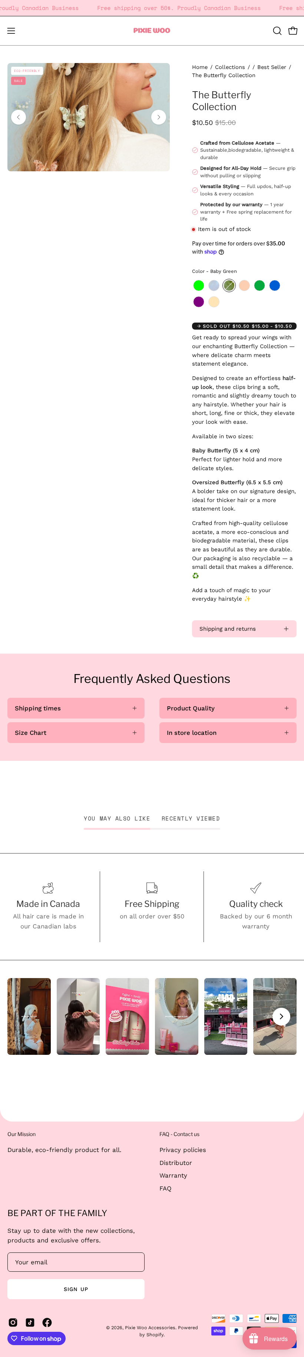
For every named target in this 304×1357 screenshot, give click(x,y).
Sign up (76, 1289)
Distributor (175, 1162)
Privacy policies (182, 1149)
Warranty (173, 1175)
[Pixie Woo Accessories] (152, 31)
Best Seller (271, 67)
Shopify (154, 1334)
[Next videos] (281, 1017)
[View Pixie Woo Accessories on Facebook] (47, 1322)
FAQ (165, 1188)
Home (200, 67)
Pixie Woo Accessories (150, 1327)
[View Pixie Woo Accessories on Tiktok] (30, 1322)
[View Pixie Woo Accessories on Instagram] (13, 1322)
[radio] (198, 285)
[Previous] (18, 117)
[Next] (158, 117)
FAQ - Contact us (179, 1134)
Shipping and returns (227, 628)
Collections (230, 67)
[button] (276, 31)
